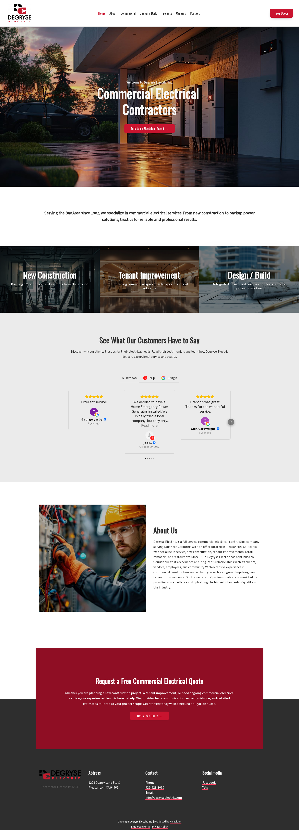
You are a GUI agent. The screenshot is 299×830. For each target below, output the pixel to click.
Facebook (209, 782)
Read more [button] (149, 425)
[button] (68, 422)
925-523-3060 (154, 787)
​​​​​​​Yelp (205, 787)
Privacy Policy (160, 827)
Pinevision (175, 821)
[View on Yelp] (149, 435)
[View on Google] (94, 412)
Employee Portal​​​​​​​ (140, 827)
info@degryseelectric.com (163, 797)
